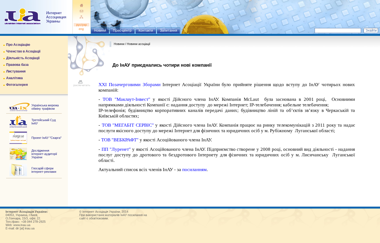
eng (82, 29)
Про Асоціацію (18, 45)
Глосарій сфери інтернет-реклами (43, 170)
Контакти (146, 30)
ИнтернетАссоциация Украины (56, 17)
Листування (16, 71)
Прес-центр (122, 30)
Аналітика (14, 78)
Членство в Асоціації (23, 51)
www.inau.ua (21, 225)
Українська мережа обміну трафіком (45, 107)
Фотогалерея (17, 85)
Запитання (168, 30)
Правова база (17, 65)
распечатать (81, 85)
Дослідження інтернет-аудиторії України (44, 154)
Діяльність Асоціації (23, 58)
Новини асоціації (138, 44)
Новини (100, 30)
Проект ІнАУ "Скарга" (46, 137)
